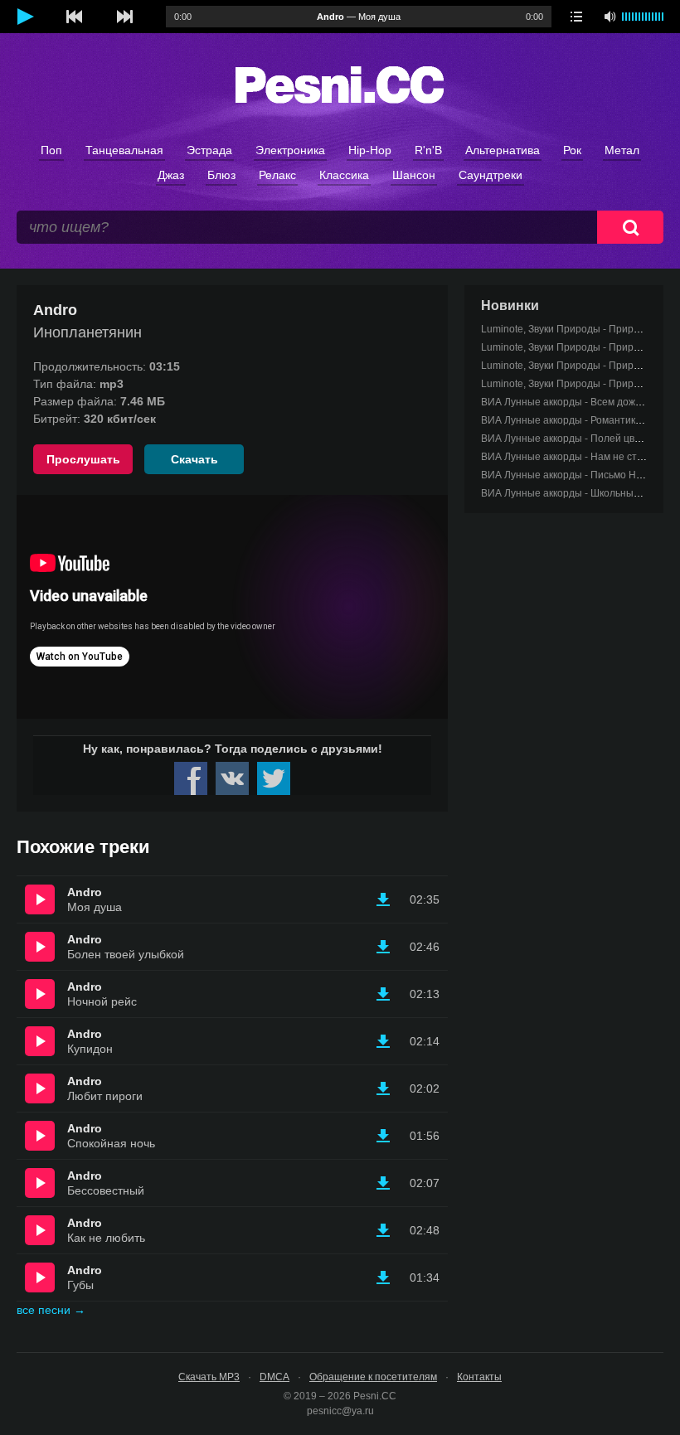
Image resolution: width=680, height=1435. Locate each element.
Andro (84, 892)
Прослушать (83, 459)
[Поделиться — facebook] (190, 778)
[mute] (609, 16)
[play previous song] (75, 16)
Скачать (194, 459)
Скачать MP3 (209, 1377)
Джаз (171, 175)
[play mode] (576, 16)
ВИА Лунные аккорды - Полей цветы (567, 438)
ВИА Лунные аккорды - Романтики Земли (577, 420)
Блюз (221, 175)
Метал (622, 150)
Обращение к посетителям (373, 1377)
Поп (51, 150)
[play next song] (124, 16)
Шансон (413, 175)
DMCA (274, 1377)
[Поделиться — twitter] (273, 778)
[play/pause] (25, 16)
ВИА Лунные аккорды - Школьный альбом (579, 493)
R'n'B (428, 150)
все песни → (51, 1309)
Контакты (479, 1377)
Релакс (277, 175)
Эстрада (209, 150)
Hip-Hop (369, 150)
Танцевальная (124, 150)
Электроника (290, 150)
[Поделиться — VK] (232, 778)
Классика (344, 175)
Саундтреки (490, 175)
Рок (572, 150)
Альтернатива (502, 150)
